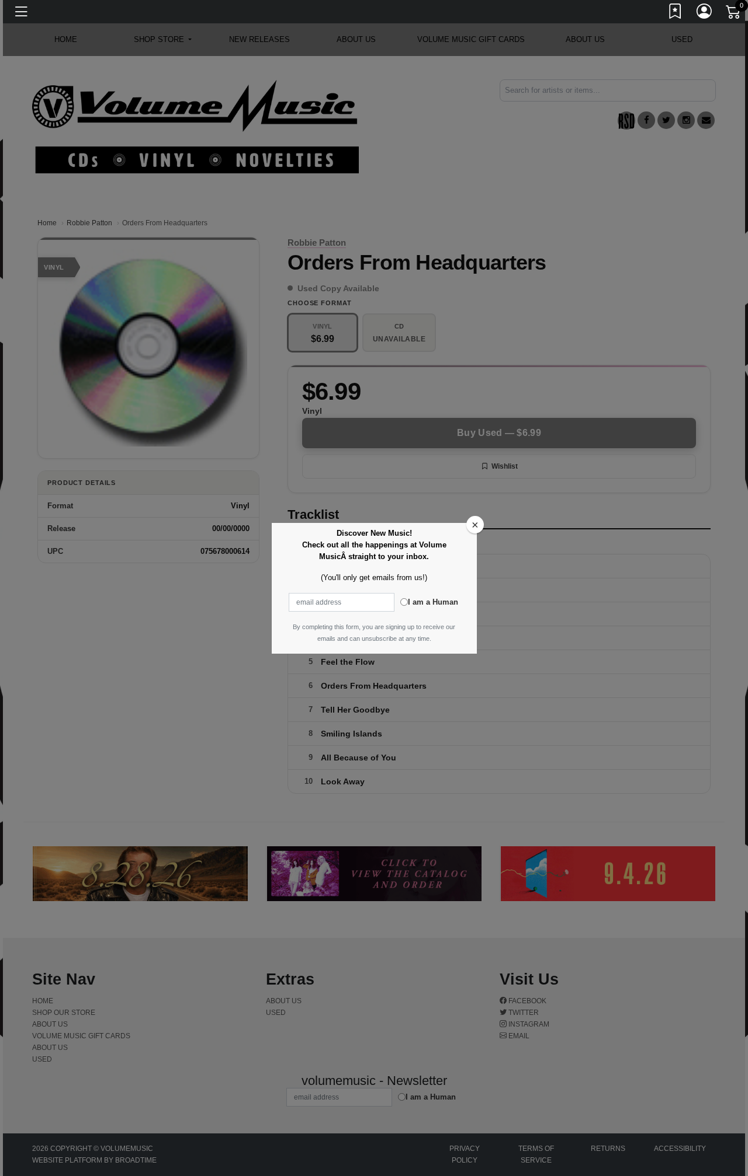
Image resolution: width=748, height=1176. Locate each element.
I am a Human (433, 602)
